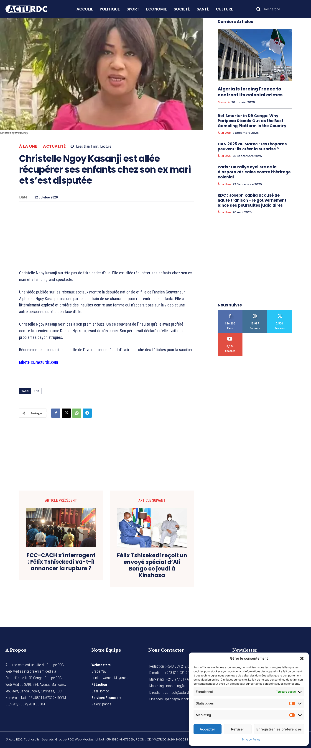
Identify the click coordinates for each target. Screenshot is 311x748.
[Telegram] (87, 413)
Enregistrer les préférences (279, 729)
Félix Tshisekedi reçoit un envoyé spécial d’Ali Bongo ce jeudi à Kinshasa (152, 565)
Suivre (255, 312)
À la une (28, 146)
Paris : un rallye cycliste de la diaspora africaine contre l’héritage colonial (254, 172)
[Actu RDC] (31, 9)
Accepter (207, 729)
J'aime (230, 312)
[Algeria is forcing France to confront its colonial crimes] (255, 55)
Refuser (237, 729)
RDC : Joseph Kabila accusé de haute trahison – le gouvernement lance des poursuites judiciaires (252, 200)
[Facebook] (55, 413)
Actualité (54, 146)
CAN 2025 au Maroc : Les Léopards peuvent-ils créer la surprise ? (252, 146)
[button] (302, 658)
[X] (66, 413)
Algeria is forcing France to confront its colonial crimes (250, 92)
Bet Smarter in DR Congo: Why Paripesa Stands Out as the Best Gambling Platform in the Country (252, 121)
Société (223, 102)
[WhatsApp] (76, 413)
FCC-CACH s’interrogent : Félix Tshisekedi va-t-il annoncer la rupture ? (61, 562)
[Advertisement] (106, 235)
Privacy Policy (251, 739)
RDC (36, 391)
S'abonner (230, 334)
